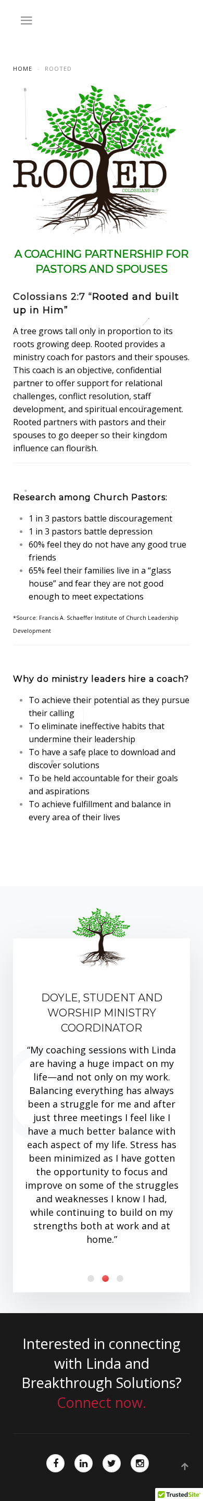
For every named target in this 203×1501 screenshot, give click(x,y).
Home (22, 68)
